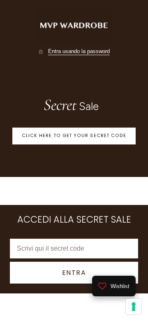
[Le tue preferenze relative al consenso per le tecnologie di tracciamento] (133, 306)
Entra (74, 272)
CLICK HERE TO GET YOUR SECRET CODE (74, 136)
